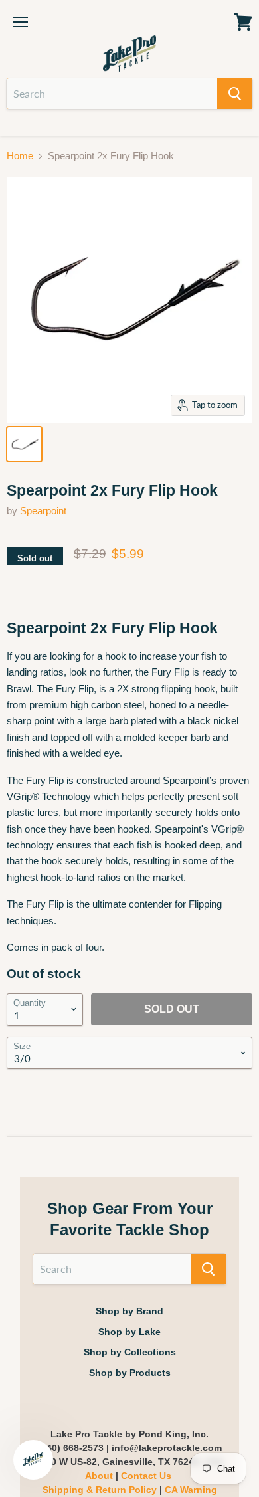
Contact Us (146, 1475)
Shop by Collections (130, 1352)
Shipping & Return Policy (100, 1489)
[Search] (234, 93)
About (99, 1475)
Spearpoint (43, 510)
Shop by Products (130, 1372)
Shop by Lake (129, 1331)
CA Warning (191, 1489)
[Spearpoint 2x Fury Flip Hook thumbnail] (24, 444)
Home (20, 155)
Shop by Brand (129, 1311)
